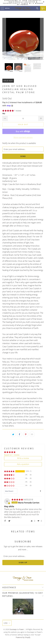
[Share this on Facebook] (19, 434)
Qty (3, 113)
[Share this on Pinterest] (25, 434)
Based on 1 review (11, 455)
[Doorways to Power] (23, 8)
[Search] (37, 8)
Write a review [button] (23, 458)
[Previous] (4, 39)
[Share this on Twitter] (13, 434)
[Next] (42, 39)
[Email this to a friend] (32, 434)
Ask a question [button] (23, 464)
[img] (17, 499)
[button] (8, 110)
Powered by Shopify (23, 637)
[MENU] (1, 8)
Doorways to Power (17, 629)
